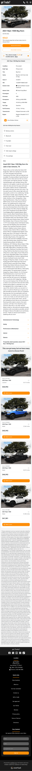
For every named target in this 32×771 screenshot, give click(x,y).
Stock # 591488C (6, 509)
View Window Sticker (12, 120)
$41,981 (5, 518)
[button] (24, 2)
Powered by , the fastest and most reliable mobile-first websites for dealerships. (16, 763)
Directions (16, 722)
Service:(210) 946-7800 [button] (17, 669)
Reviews (16, 710)
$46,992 (5, 474)
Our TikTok (16, 705)
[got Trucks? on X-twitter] (12, 653)
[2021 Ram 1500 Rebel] (16, 497)
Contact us (16, 693)
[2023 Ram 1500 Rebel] (16, 453)
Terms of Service (16, 718)
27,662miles (26, 426)
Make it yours (9, 393)
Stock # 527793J (6, 378)
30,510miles (26, 470)
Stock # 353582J (6, 422)
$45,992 (5, 431)
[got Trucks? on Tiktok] (23, 653)
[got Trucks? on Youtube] (16, 653)
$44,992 (5, 387)
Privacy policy (16, 714)
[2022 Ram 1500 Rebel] (16, 409)
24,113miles (26, 382)
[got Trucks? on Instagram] (19, 653)
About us (16, 684)
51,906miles (26, 514)
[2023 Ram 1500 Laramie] (16, 365)
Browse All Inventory (16, 45)
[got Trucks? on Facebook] (9, 653)
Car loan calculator (16, 688)
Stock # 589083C (6, 466)
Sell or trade (16, 697)
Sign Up (16, 753)
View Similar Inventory (16, 50)
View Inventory (16, 680)
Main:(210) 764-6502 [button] (17, 667)
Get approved (16, 701)
